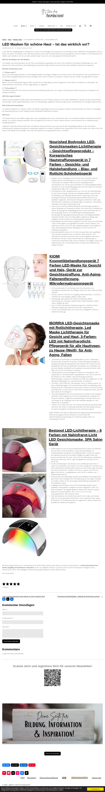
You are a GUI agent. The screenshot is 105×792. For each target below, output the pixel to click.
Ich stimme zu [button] (95, 789)
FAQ (23, 778)
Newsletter (31, 778)
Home (4, 39)
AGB (64, 778)
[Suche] (85, 25)
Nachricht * (6, 627)
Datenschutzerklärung (49, 778)
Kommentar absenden (11, 641)
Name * (5, 609)
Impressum (96, 778)
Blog (9, 39)
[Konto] (80, 25)
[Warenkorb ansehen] (90, 25)
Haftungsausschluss (79, 778)
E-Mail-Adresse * (7, 618)
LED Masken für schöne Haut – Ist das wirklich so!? (41, 39)
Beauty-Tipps (17, 39)
